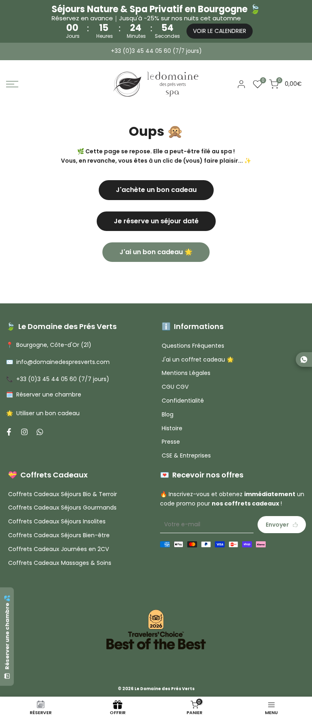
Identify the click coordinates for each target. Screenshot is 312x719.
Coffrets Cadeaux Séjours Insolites (57, 521)
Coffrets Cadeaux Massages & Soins (59, 563)
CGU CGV (175, 387)
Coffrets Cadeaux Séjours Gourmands (62, 507)
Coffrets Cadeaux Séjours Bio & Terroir (62, 494)
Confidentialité (183, 401)
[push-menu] (12, 84)
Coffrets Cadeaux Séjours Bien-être (59, 535)
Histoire (172, 428)
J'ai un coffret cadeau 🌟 (198, 359)
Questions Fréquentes (193, 346)
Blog (167, 414)
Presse (171, 442)
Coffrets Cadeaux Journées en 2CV (58, 549)
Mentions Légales (186, 373)
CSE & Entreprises (186, 455)
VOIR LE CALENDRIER (219, 31)
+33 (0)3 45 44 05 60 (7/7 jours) (156, 51)
